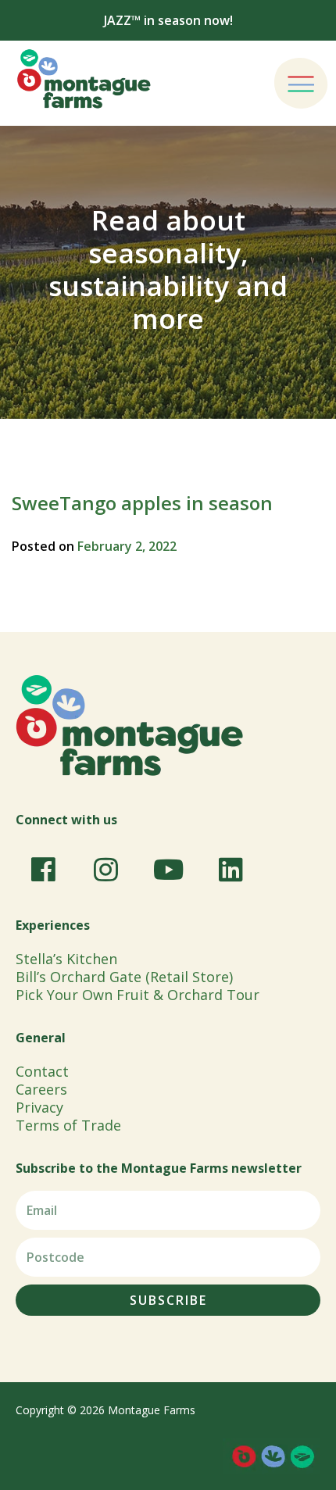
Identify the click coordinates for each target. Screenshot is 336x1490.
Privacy (39, 1107)
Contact (42, 1071)
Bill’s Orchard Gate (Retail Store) (124, 977)
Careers (41, 1089)
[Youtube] (168, 869)
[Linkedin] (230, 869)
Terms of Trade (68, 1125)
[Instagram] (105, 869)
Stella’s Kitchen (66, 959)
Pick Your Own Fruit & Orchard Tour (137, 995)
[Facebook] (43, 869)
